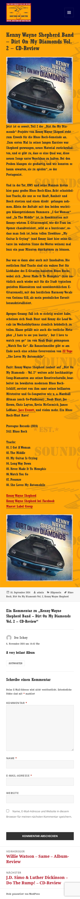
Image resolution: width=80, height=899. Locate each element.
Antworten (15, 663)
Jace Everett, (27, 410)
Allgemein (55, 592)
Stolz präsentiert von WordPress (23, 893)
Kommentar (16, 703)
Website (12, 793)
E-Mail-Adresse (19, 775)
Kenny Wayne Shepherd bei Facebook (30, 501)
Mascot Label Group (19, 506)
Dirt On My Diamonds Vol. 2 (28, 596)
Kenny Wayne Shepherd (21, 496)
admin (40, 592)
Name (11, 758)
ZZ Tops (67, 351)
